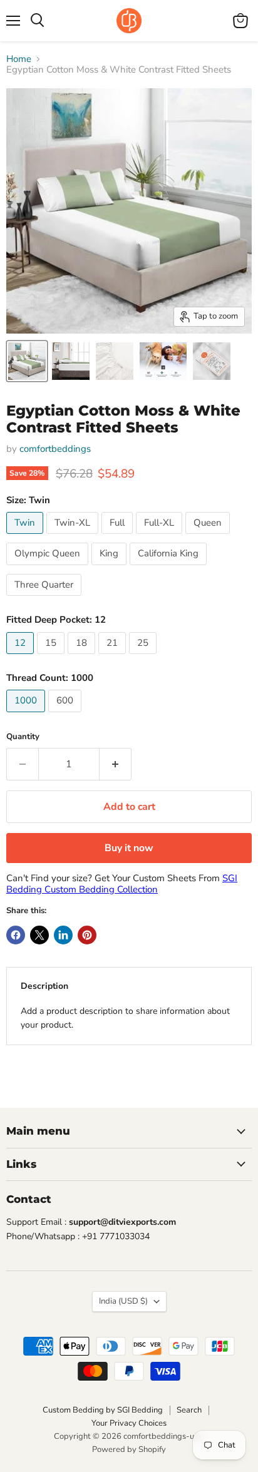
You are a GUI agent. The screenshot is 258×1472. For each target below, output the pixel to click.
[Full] (118, 537)
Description (44, 986)
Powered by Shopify (129, 1449)
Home (18, 59)
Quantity (22, 737)
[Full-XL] (160, 537)
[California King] (170, 568)
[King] (110, 568)
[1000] (27, 715)
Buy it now (129, 848)
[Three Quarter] (45, 599)
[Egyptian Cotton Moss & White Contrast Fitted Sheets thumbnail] (115, 361)
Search (189, 1410)
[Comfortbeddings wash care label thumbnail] (212, 361)
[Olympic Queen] (48, 568)
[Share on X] (39, 935)
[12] (21, 657)
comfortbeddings (55, 448)
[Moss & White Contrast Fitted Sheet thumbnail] (27, 361)
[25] (144, 657)
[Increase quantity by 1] (116, 764)
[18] (83, 657)
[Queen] (209, 537)
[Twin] (26, 537)
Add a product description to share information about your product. (125, 1017)
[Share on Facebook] (15, 935)
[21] (113, 657)
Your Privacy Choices (129, 1423)
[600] (66, 715)
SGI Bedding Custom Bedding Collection (121, 883)
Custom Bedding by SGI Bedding (103, 1410)
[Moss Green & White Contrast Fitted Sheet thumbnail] (71, 361)
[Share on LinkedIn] (63, 935)
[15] (52, 657)
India (123, 1301)
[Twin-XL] (73, 537)
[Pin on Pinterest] (87, 935)
